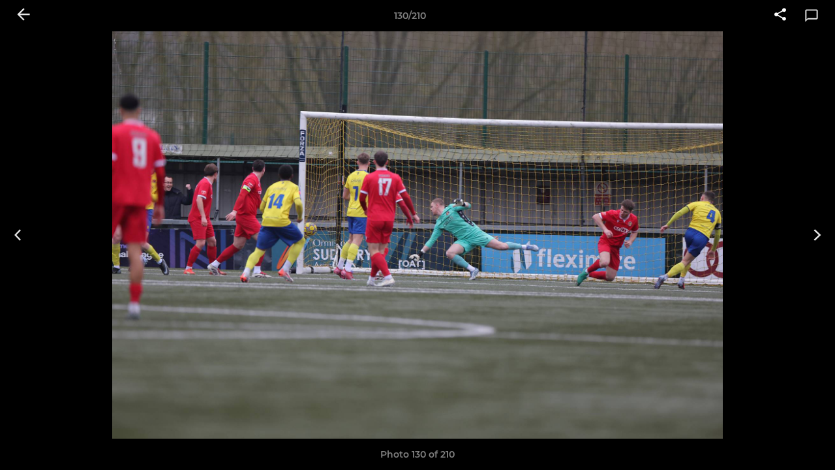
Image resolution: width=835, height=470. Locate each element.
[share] (780, 16)
